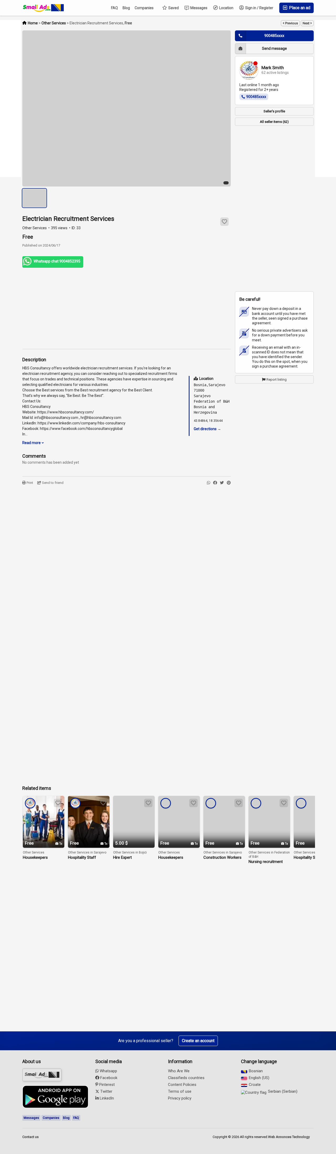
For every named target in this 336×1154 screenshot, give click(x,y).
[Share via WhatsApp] (208, 483)
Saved (173, 8)
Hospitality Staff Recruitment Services (86, 857)
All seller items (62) (274, 122)
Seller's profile (274, 111)
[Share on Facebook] (215, 483)
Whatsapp (108, 1071)
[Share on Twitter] (222, 483)
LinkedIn (106, 1098)
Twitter (105, 1091)
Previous (291, 23)
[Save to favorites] (224, 221)
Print (29, 483)
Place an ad (299, 7)
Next (306, 23)
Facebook (108, 1077)
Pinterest (106, 1084)
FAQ (114, 8)
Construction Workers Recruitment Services (222, 857)
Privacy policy (179, 1098)
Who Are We (179, 1071)
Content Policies (182, 1084)
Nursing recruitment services (266, 862)
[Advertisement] (126, 308)
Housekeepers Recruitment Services (41, 857)
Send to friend (52, 483)
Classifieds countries (186, 1077)
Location (225, 8)
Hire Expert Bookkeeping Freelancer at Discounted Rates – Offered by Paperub (133, 857)
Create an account (198, 1040)
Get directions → (207, 429)
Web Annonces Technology (289, 1137)
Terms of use (179, 1091)
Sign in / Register (258, 8)
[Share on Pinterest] (229, 483)
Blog (126, 8)
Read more (31, 443)
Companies (144, 8)
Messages (198, 8)
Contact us (30, 1137)
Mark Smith (272, 67)
